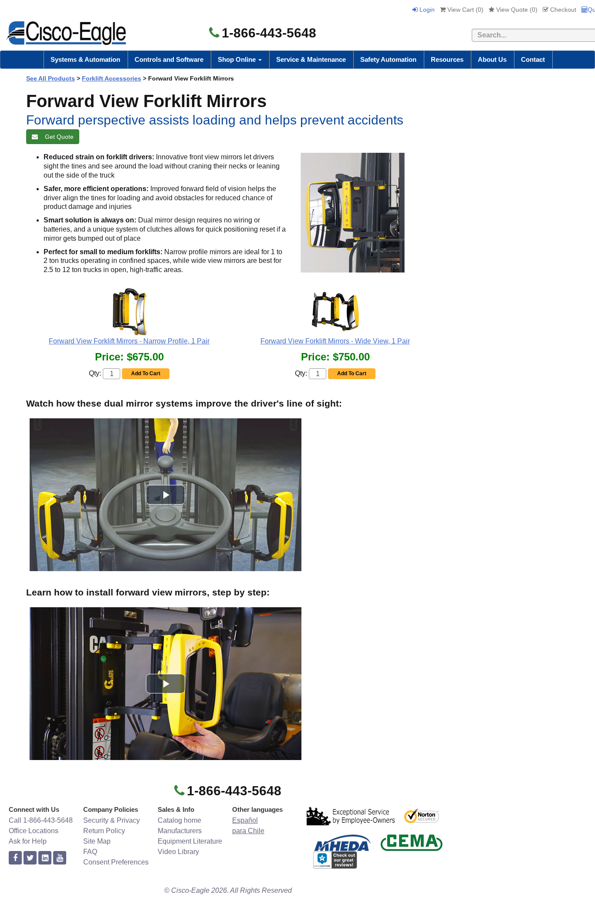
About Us (492, 59)
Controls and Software (169, 59)
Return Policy (104, 830)
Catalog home (179, 820)
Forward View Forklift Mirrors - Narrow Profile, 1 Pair (129, 341)
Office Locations (33, 830)
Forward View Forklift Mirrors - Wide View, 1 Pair (335, 341)
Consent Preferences (116, 862)
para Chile (248, 830)
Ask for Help (28, 841)
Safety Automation (388, 59)
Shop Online (237, 59)
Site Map (97, 841)
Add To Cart (145, 373)
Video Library (178, 851)
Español (245, 820)
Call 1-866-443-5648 (41, 820)
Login (426, 9)
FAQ (90, 851)
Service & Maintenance (311, 59)
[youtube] (59, 858)
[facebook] (15, 858)
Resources (447, 59)
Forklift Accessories (111, 78)
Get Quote (57, 136)
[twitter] (30, 858)
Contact (533, 59)
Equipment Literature (190, 841)
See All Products (50, 78)
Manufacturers (180, 830)
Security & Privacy (111, 820)
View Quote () (516, 9)
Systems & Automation (85, 59)
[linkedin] (44, 858)
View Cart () (464, 9)
